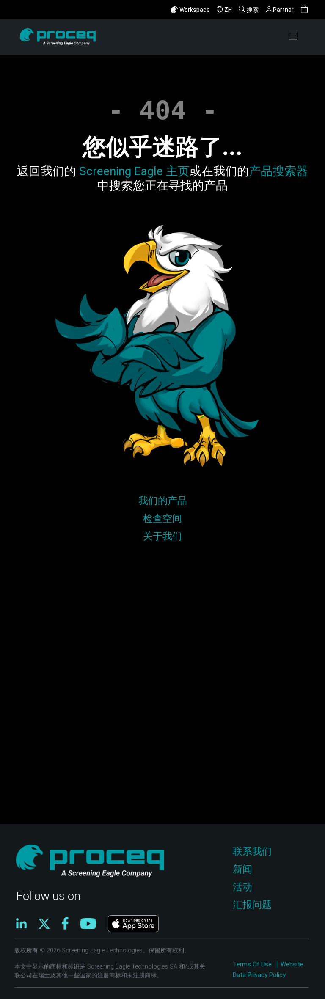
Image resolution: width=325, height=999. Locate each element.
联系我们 (252, 851)
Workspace (194, 9)
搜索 (253, 9)
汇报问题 (252, 905)
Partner (283, 9)
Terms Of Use (253, 964)
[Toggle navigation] (293, 37)
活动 (242, 887)
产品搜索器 (278, 171)
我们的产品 (162, 500)
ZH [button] (228, 9)
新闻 (242, 869)
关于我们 (162, 536)
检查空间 (162, 518)
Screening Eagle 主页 (133, 171)
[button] (304, 10)
